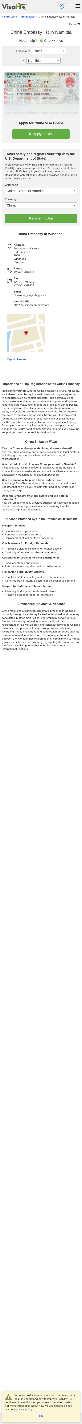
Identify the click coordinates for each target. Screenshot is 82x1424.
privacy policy (24, 1409)
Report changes (16, 359)
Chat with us (53, 41)
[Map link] (26, 333)
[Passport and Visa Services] (14, 6)
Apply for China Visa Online (41, 123)
